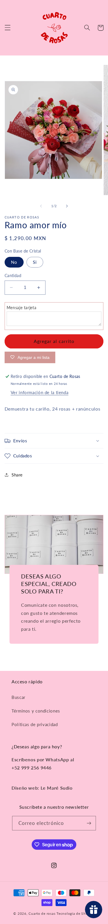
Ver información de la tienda (40, 392)
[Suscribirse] (89, 823)
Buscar (18, 697)
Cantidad (13, 275)
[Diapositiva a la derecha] (67, 206)
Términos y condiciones (36, 710)
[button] (7, 27)
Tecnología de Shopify (75, 913)
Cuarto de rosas (42, 913)
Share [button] (17, 474)
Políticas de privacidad (35, 724)
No (14, 262)
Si (35, 262)
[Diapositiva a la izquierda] (41, 206)
